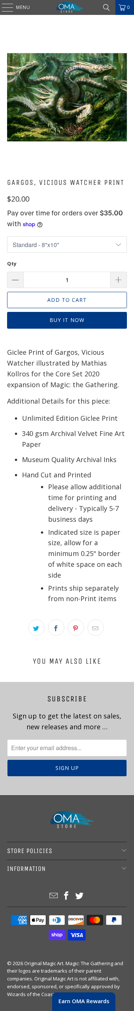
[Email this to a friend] (95, 627)
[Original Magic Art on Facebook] (66, 896)
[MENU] (3, 7)
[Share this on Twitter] (36, 627)
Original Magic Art (43, 963)
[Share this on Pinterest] (76, 627)
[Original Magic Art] (67, 7)
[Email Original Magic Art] (53, 896)
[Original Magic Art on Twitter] (79, 896)
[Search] (106, 7)
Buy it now (67, 319)
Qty (11, 263)
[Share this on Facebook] (56, 627)
